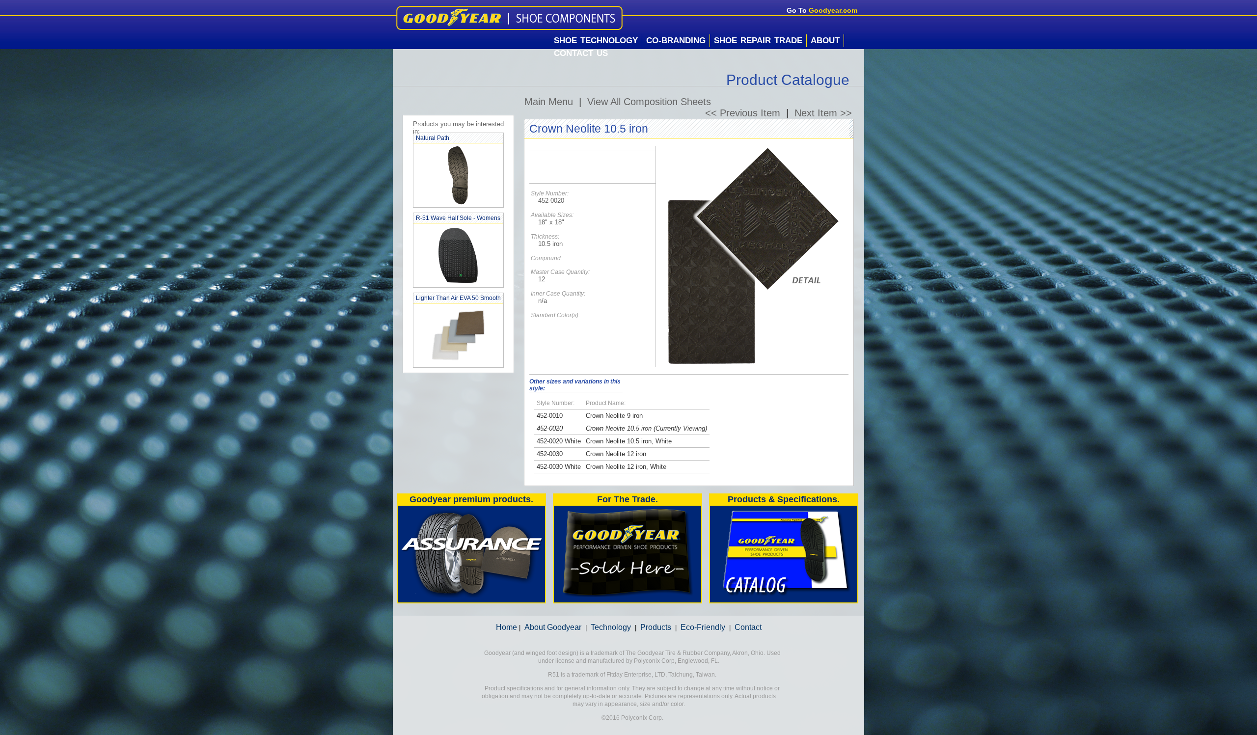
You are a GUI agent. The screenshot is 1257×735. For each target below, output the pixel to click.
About (825, 40)
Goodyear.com (833, 10)
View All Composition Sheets (649, 101)
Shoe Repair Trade (758, 40)
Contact (748, 627)
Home (506, 627)
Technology (611, 627)
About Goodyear (552, 627)
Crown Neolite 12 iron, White (626, 466)
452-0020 (550, 428)
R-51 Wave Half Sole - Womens (458, 218)
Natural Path (432, 138)
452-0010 (550, 415)
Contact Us (581, 53)
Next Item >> (823, 113)
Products (655, 627)
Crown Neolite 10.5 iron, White (629, 441)
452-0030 (550, 454)
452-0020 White (559, 441)
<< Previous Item (742, 113)
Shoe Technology (596, 40)
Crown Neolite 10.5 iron (619, 428)
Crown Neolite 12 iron (616, 454)
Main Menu (548, 101)
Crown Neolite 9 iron (614, 415)
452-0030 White (559, 466)
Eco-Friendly (703, 627)
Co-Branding (676, 40)
